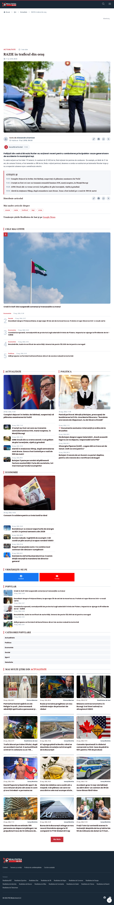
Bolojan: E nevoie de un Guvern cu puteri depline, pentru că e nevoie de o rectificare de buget (81, 456)
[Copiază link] (94, 139)
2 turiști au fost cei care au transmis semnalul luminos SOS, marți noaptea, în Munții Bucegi (49, 183)
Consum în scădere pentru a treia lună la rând (25, 515)
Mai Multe (57, 839)
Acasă (8, 12)
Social (10, 318)
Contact (5, 867)
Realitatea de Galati (73, 884)
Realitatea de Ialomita (9, 884)
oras (40, 210)
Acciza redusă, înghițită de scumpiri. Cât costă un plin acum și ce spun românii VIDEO (32, 539)
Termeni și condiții (16, 867)
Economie (7, 313)
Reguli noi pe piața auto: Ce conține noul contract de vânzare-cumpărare (31, 548)
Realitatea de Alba (40, 884)
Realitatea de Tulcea (87, 884)
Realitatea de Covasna (76, 880)
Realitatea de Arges (60, 880)
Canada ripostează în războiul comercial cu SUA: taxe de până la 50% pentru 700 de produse (93, 747)
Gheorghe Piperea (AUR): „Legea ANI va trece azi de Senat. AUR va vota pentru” (83, 447)
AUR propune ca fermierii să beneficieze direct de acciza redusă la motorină (40, 356)
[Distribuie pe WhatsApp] (104, 139)
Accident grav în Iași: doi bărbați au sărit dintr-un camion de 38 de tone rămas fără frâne (92, 788)
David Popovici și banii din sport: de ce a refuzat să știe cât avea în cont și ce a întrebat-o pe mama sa (20, 788)
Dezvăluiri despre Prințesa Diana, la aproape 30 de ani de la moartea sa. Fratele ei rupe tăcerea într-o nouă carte (56, 321)
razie (16, 210)
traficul (25, 210)
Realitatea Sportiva (20, 880)
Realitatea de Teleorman (10, 888)
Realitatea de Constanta (56, 884)
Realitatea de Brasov (25, 884)
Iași (33, 210)
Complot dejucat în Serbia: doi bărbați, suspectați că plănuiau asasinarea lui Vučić (45, 179)
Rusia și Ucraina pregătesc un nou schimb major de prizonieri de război (56, 706)
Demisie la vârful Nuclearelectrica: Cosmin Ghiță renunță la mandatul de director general (32, 559)
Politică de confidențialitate (33, 867)
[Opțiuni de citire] (109, 900)
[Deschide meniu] (109, 4)
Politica (11, 353)
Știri (15, 12)
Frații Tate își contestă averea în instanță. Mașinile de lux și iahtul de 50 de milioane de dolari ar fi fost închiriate (93, 829)
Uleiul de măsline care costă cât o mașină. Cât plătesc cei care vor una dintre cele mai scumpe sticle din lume (56, 789)
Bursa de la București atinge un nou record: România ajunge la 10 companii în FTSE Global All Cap (57, 828)
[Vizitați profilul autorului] (6, 139)
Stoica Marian (32, 700)
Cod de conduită (49, 867)
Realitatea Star (33, 880)
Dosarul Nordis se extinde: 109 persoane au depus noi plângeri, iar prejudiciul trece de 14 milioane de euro (20, 829)
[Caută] (103, 4)
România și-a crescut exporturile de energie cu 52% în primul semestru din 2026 (33, 530)
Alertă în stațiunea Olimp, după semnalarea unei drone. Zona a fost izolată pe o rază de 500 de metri (54, 191)
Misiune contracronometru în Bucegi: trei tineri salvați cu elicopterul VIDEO (91, 706)
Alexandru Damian (26, 137)
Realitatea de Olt (46, 880)
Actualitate (23, 12)
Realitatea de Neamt (103, 884)
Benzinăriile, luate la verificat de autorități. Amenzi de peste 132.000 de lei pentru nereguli (46, 344)
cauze (7, 210)
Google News (49, 217)
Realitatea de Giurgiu (92, 880)
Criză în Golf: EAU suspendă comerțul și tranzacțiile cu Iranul (32, 306)
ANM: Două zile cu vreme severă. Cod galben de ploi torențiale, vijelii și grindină (45, 187)
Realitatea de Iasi (103, 700)
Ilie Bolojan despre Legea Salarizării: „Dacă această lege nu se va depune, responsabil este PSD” (83, 438)
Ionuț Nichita (69, 741)
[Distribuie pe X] (108, 139)
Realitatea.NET (7, 880)
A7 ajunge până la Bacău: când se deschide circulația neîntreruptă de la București (56, 747)
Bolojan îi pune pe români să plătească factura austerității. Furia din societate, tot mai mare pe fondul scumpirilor (32, 463)
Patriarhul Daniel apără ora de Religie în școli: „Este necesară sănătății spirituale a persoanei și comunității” (19, 708)
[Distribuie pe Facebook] (99, 139)
